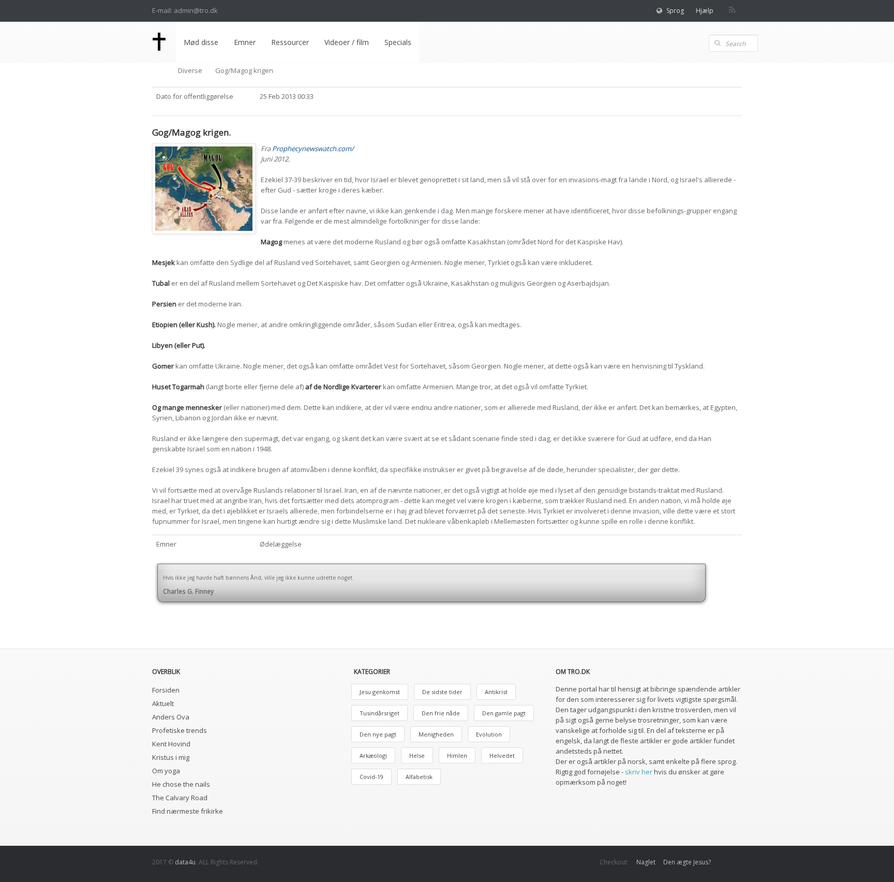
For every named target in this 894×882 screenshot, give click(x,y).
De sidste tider (442, 692)
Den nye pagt (378, 734)
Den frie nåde (441, 713)
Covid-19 (371, 777)
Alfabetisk (419, 777)
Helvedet (502, 755)
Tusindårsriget (379, 713)
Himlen (457, 755)
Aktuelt (163, 703)
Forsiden (166, 690)
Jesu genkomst (380, 692)
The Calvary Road (179, 797)
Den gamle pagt (504, 713)
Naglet (645, 862)
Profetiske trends (179, 730)
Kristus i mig (170, 757)
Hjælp (704, 10)
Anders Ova (170, 717)
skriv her (638, 771)
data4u (185, 862)
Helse (417, 755)
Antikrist (496, 692)
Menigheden (436, 734)
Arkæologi (373, 755)
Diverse (190, 70)
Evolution (489, 734)
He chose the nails (181, 784)
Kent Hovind (171, 743)
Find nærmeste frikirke (187, 811)
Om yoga (166, 770)
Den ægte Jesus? (687, 862)
